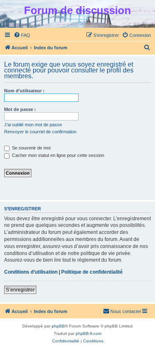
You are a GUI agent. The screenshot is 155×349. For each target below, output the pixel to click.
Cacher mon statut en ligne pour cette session (57, 155)
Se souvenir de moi (30, 147)
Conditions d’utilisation (30, 272)
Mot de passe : (20, 109)
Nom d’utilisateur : (24, 90)
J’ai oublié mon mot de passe (33, 124)
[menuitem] (22, 35)
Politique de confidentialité (92, 272)
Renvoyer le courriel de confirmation (40, 131)
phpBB (58, 326)
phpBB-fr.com (88, 333)
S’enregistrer (20, 290)
